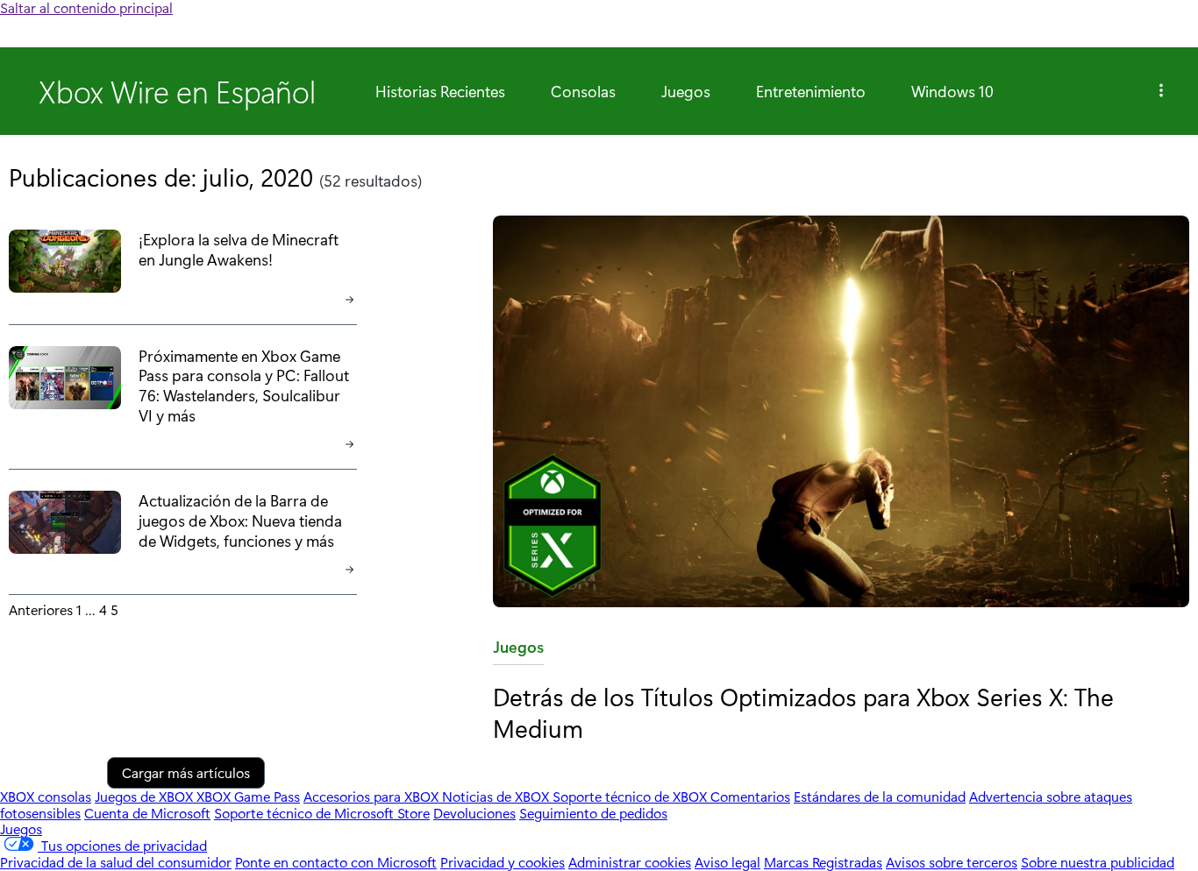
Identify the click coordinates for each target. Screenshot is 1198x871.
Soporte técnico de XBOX (631, 796)
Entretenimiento (811, 91)
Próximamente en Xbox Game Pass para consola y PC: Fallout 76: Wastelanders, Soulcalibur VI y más (244, 385)
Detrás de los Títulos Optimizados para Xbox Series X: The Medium (803, 712)
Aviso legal (727, 862)
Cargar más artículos (186, 772)
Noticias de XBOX (497, 796)
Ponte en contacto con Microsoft (336, 862)
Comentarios (750, 796)
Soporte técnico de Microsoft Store (322, 813)
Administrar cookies (629, 862)
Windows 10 (952, 91)
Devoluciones (474, 813)
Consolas (583, 91)
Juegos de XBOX (145, 796)
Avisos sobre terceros (951, 862)
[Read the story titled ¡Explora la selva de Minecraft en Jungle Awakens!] (65, 262)
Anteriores (41, 609)
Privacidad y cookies (502, 862)
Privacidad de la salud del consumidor (116, 862)
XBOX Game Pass (248, 796)
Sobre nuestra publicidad (1097, 862)
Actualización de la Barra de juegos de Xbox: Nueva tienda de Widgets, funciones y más (240, 520)
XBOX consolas (45, 796)
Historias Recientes (440, 91)
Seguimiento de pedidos (593, 813)
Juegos (685, 91)
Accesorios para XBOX (372, 796)
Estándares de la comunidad (880, 796)
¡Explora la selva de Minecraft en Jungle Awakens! (239, 249)
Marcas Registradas (823, 862)
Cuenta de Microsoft (147, 813)
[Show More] (1161, 91)
